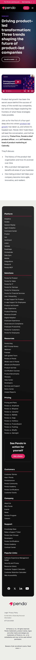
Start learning (26, 2)
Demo (26, 8)
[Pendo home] (9, 8)
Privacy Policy (13, 612)
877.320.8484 (9, 621)
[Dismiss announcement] (33, 2)
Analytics (7, 219)
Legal (6, 612)
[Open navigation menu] (32, 8)
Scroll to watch (9, 59)
